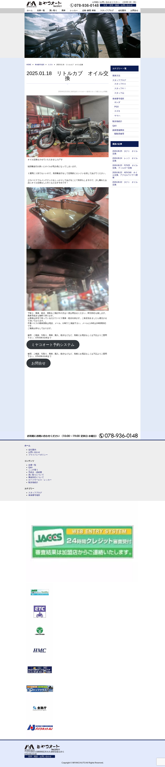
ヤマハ (117, 116)
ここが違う (33, 470)
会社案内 (122, 10)
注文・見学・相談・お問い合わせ (118, 5)
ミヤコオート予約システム (53, 344)
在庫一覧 (41, 10)
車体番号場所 (118, 99)
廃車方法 (116, 76)
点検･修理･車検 (89, 10)
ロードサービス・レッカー (40, 480)
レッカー (74, 10)
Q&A (114, 126)
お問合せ (134, 10)
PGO (116, 107)
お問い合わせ (34, 452)
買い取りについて (36, 475)
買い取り (53, 10)
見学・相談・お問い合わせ (39, 756)
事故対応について (36, 477)
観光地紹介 (117, 121)
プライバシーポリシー (38, 455)
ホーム (30, 10)
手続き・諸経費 (35, 472)
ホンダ (117, 102)
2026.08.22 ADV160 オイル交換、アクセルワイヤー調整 (125, 175)
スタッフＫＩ (120, 88)
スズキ (117, 111)
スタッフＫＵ (120, 84)
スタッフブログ (107, 10)
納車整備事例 (118, 130)
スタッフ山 (119, 93)
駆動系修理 (119, 134)
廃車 (63, 10)
